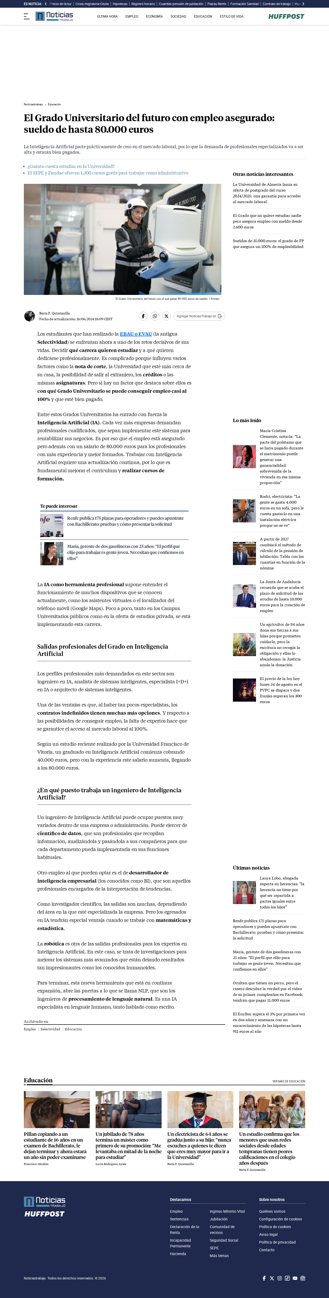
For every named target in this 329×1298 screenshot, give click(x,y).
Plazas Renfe (216, 4)
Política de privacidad (277, 1242)
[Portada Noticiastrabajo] (44, 1202)
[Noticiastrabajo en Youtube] (294, 1278)
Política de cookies (275, 1226)
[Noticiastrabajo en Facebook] (264, 1278)
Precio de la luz (61, 4)
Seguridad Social (224, 1240)
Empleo (30, 1029)
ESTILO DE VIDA (231, 16)
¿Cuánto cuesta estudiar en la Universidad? (71, 166)
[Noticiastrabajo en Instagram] (279, 1278)
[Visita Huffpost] (286, 16)
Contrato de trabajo (277, 4)
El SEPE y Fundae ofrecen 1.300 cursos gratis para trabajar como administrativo (108, 173)
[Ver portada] (54, 16)
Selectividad (51, 1029)
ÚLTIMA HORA (107, 16)
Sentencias (179, 1219)
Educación (73, 1029)
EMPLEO (131, 16)
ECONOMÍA (154, 16)
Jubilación (219, 1219)
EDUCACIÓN (203, 16)
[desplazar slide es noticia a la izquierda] (46, 4)
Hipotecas (120, 4)
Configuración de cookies (280, 1219)
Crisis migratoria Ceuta (92, 4)
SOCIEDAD (178, 16)
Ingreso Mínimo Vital (227, 1211)
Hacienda (178, 1253)
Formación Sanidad (244, 4)
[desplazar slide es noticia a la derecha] (303, 4)
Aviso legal (268, 1234)
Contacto (267, 1249)
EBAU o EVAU (136, 333)
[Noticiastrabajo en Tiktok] (287, 1278)
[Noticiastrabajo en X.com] (271, 1278)
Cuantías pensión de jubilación (181, 4)
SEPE (214, 1248)
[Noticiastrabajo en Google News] (302, 1278)
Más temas (219, 1255)
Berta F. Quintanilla (54, 313)
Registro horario (143, 4)
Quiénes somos (272, 1211)
